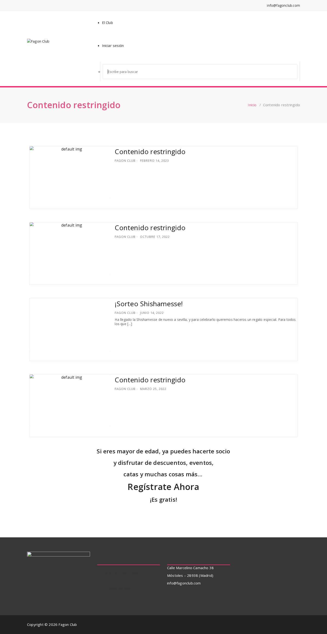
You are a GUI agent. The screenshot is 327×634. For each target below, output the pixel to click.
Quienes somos (115, 582)
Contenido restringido (150, 151)
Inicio (252, 104)
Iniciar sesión (113, 45)
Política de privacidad (120, 577)
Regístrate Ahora (163, 487)
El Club (107, 22)
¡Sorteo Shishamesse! (149, 303)
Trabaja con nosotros (120, 593)
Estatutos (110, 567)
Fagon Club (125, 160)
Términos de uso (116, 588)
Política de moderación (121, 572)
